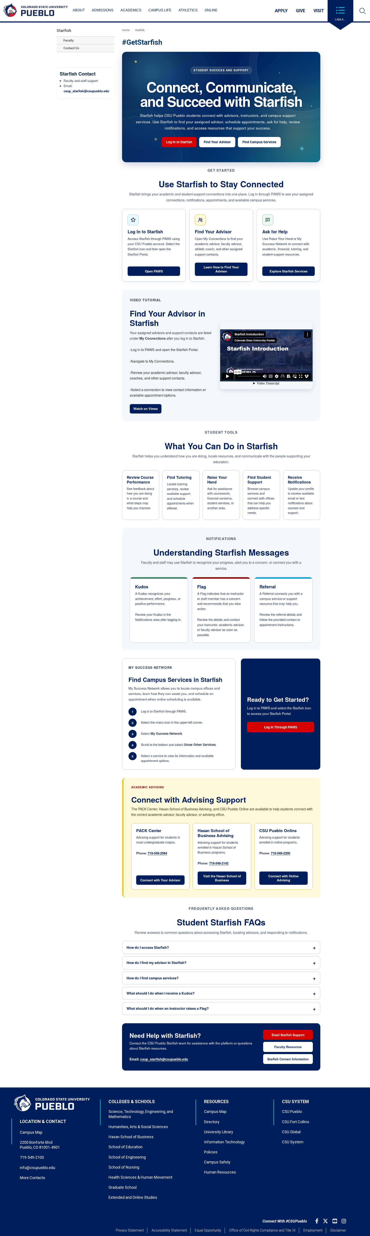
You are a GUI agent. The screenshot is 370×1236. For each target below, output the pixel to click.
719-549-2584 (157, 853)
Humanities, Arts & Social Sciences (138, 1126)
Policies (211, 1152)
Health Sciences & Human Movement (140, 1177)
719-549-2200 (280, 853)
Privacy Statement (130, 1230)
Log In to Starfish (181, 143)
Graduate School (123, 1187)
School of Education (126, 1147)
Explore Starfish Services (288, 271)
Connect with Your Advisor (160, 880)
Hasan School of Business (131, 1137)
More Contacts (32, 1177)
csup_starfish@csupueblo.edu (86, 91)
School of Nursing (124, 1167)
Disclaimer (338, 1230)
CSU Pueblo (292, 1111)
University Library (218, 1132)
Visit (318, 10)
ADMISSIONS (102, 10)
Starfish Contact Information (288, 1059)
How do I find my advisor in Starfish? (156, 962)
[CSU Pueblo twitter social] (326, 1221)
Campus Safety (217, 1162)
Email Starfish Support (288, 1035)
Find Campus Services (259, 142)
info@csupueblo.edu (37, 1167)
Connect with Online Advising (283, 878)
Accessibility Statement (169, 1230)
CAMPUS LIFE (160, 10)
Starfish (64, 30)
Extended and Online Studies (133, 1197)
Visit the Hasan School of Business (222, 878)
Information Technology (224, 1142)
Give (300, 10)
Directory (211, 1122)
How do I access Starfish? (148, 947)
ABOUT (79, 10)
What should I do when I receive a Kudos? (161, 993)
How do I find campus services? (153, 978)
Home (126, 30)
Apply (281, 10)
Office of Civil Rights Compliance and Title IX (262, 1230)
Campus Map (31, 1132)
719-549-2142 (218, 863)
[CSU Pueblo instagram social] (344, 1221)
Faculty (68, 40)
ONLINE (211, 10)
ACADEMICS (131, 10)
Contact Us (71, 48)
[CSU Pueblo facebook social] (317, 1221)
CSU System (292, 1142)
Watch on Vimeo (147, 409)
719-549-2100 (32, 1157)
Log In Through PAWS (289, 728)
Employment (312, 1230)
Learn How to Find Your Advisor (221, 269)
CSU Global (291, 1132)
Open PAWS (162, 272)
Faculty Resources (288, 1047)
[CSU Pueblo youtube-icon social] (335, 1221)
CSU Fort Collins (295, 1122)
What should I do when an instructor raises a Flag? (168, 1008)
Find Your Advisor (217, 142)
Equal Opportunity (208, 1230)
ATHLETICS (188, 10)
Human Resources (220, 1172)
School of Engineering (127, 1157)
